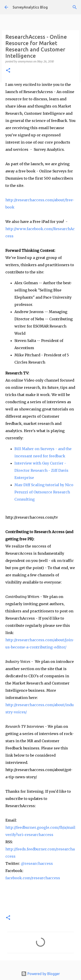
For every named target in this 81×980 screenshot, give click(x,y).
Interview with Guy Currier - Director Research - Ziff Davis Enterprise (41, 470)
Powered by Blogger (43, 974)
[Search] (74, 7)
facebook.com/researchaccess (32, 878)
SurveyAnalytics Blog (30, 7)
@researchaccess (37, 863)
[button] (8, 71)
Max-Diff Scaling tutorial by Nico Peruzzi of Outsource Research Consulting (43, 492)
